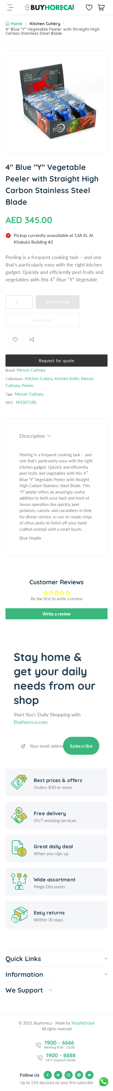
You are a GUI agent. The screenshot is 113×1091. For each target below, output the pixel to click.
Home (16, 23)
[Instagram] (68, 1075)
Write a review (57, 613)
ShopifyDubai (82, 1023)
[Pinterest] (79, 1075)
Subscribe (81, 745)
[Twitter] (58, 1075)
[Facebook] (48, 1075)
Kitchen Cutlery (45, 23)
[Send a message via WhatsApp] (103, 1081)
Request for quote (56, 360)
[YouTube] (89, 1075)
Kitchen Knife (67, 378)
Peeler (27, 385)
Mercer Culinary (31, 369)
